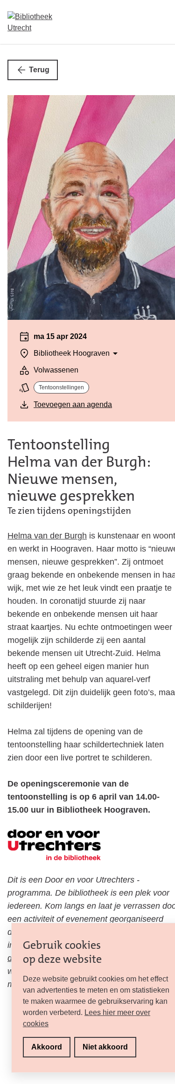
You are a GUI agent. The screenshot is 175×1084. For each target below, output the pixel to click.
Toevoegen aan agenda (73, 404)
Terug (39, 70)
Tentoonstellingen (61, 387)
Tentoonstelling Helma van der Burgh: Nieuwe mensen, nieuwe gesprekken (79, 470)
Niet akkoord (105, 1047)
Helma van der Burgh (47, 535)
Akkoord (46, 1047)
